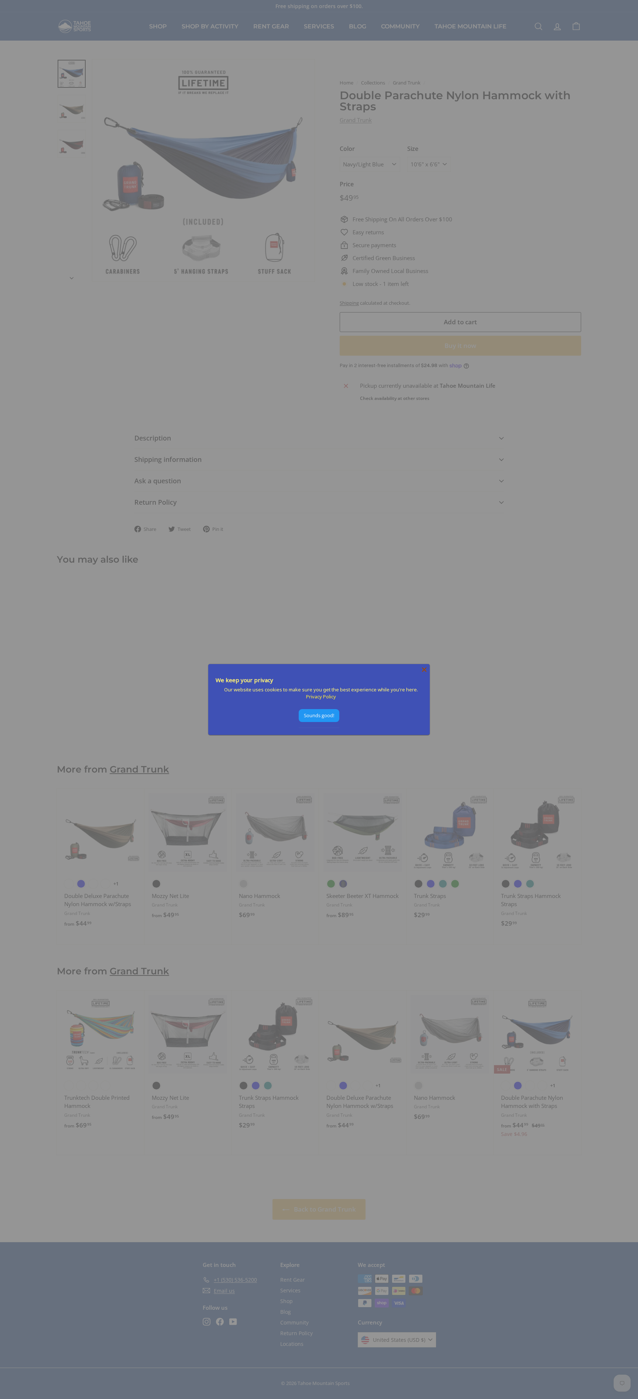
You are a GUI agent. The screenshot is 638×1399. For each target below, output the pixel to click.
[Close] (424, 669)
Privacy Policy (321, 696)
